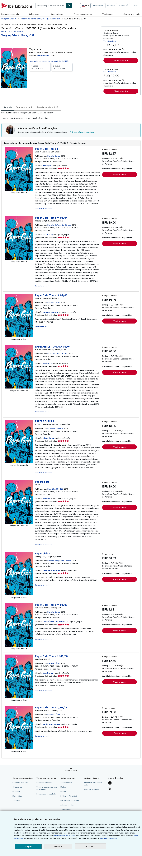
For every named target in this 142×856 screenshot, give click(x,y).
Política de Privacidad (68, 796)
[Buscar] (69, 5)
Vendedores (107, 14)
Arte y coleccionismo (83, 14)
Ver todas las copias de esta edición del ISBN (49, 61)
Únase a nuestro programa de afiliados (46, 788)
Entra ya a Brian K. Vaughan (82, 132)
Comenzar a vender (132, 14)
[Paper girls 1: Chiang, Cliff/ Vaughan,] (19, 594)
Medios (63, 787)
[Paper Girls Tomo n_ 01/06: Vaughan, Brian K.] (19, 748)
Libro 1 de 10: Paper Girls (12, 31)
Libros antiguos (56, 14)
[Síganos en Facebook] (110, 783)
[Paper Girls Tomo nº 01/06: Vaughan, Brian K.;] (19, 646)
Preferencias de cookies (64, 835)
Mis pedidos (17, 796)
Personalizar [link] (90, 846)
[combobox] (50, 5)
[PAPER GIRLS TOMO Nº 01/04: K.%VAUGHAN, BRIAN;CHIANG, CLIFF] (19, 388)
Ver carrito (16, 800)
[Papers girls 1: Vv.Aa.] (19, 523)
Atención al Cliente (91, 789)
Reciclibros (47, 673)
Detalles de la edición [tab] (48, 107)
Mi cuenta (16, 791)
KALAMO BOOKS (50, 312)
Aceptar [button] (28, 846)
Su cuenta (111, 5)
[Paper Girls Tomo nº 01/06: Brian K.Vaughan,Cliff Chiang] (19, 336)
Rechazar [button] (58, 846)
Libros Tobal (48, 438)
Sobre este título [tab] (24, 107)
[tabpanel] (50, 115)
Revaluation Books (51, 570)
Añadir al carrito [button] (121, 60)
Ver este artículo (109, 41)
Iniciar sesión (98, 5)
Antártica (47, 363)
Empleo (63, 791)
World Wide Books (51, 724)
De (37, 67)
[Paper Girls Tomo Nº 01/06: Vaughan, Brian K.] (19, 697)
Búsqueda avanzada (10, 14)
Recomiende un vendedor (46, 794)
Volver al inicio (71, 770)
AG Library (47, 234)
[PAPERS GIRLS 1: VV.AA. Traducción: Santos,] (19, 462)
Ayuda (135, 5)
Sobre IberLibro (66, 782)
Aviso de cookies (67, 805)
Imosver (46, 498)
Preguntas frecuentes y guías (93, 783)
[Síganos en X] (110, 789)
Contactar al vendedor (43, 208)
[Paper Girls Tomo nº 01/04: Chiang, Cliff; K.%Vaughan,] (19, 259)
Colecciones (34, 14)
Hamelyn (46, 165)
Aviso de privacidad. (108, 838)
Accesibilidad (65, 809)
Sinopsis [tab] (7, 107)
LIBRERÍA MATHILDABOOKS (55, 621)
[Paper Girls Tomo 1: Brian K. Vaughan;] (19, 190)
